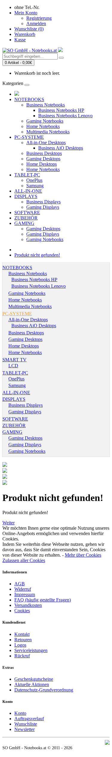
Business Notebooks (45, 104)
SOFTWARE (27, 212)
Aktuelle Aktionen (31, 684)
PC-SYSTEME (29, 137)
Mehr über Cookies (83, 555)
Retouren (23, 639)
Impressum (24, 594)
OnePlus (34, 180)
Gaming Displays (42, 207)
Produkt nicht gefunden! (37, 255)
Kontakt (22, 634)
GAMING (24, 223)
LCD (13, 365)
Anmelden (36, 23)
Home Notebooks (43, 126)
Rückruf (22, 655)
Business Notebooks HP (61, 110)
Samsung (35, 185)
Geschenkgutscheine (33, 679)
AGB (19, 583)
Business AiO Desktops (60, 147)
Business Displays (43, 201)
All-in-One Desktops (46, 142)
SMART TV (14, 359)
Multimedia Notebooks (48, 131)
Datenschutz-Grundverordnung (43, 689)
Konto (20, 713)
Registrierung (39, 18)
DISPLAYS (25, 196)
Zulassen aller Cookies (23, 560)
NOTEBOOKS (29, 99)
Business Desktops (44, 153)
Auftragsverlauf (29, 718)
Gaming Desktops (43, 158)
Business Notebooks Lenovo (65, 115)
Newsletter (24, 729)
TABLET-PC (27, 174)
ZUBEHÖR (26, 217)
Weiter (8, 522)
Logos (20, 645)
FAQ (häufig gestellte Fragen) (42, 599)
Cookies (22, 610)
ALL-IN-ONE (28, 191)
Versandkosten (28, 605)
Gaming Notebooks (44, 121)
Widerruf (22, 589)
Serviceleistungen (30, 650)
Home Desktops (41, 164)
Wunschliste (25, 723)
